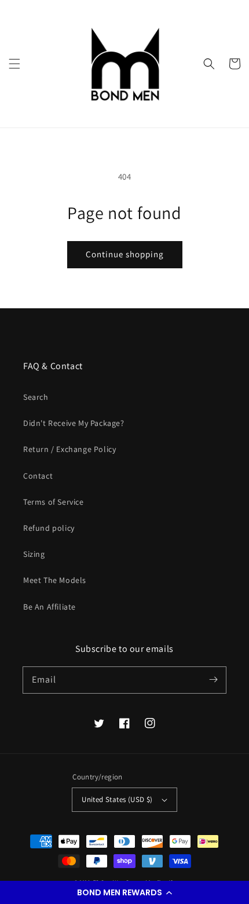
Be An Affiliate (49, 607)
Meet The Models (54, 580)
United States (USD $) (117, 799)
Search (36, 397)
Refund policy (49, 528)
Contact (38, 476)
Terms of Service (53, 502)
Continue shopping (125, 254)
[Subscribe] (213, 679)
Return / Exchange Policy (69, 449)
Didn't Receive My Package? (73, 423)
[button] (124, 892)
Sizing (34, 554)
